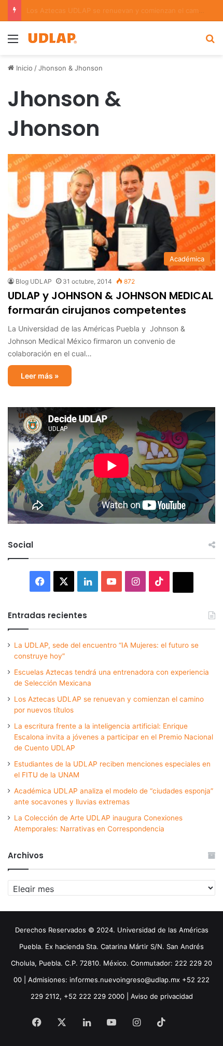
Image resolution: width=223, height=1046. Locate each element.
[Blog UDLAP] (52, 38)
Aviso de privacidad (162, 996)
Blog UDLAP (34, 281)
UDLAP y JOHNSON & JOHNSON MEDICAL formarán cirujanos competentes (110, 302)
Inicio (23, 68)
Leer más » (40, 375)
